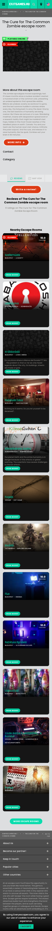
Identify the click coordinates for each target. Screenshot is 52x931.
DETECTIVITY (21, 694)
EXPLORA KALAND (24, 548)
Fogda (9, 496)
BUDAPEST (9, 403)
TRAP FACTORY (22, 403)
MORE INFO (14, 142)
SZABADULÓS (26, 306)
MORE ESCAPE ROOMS (26, 821)
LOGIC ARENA (21, 355)
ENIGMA (19, 597)
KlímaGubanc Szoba (18, 448)
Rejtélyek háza (14, 400)
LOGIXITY (19, 258)
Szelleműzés (12, 254)
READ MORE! (12, 323)
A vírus (9, 787)
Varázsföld (11, 690)
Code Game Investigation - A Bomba (23, 735)
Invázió (9, 545)
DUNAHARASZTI (11, 451)
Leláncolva (12, 303)
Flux (7, 593)
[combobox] (41, 4)
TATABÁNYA (10, 548)
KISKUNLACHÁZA (11, 306)
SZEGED (8, 500)
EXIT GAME (18, 500)
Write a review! (26, 189)
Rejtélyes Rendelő (16, 642)
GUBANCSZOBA (26, 451)
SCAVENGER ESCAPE (24, 645)
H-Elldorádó (12, 351)
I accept (26, 926)
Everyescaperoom (9, 12)
